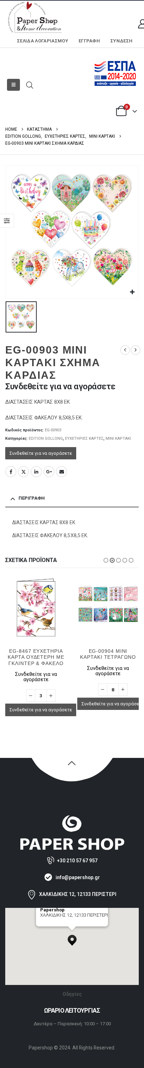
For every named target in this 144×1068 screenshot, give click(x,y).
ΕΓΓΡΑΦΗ (89, 40)
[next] (136, 350)
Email (61, 471)
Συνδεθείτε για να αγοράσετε (40, 453)
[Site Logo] (35, 18)
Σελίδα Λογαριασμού (42, 40)
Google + (49, 471)
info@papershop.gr (78, 877)
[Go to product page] (36, 607)
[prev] (125, 350)
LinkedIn (36, 471)
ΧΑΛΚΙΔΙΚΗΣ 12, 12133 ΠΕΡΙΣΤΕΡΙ (77, 894)
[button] (13, 85)
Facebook (10, 471)
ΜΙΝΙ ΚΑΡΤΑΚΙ (118, 438)
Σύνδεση (121, 40)
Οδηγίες (72, 994)
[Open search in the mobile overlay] (29, 85)
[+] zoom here (53, 923)
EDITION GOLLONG (46, 438)
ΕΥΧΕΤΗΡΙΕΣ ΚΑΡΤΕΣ (84, 438)
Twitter (23, 471)
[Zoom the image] (72, 818)
